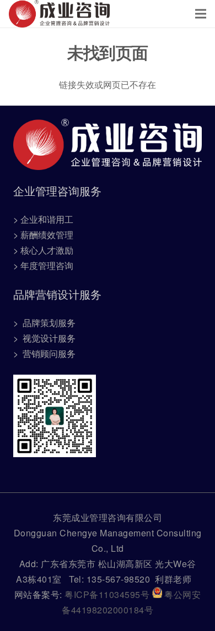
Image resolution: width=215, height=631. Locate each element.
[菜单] (200, 14)
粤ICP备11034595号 (108, 594)
